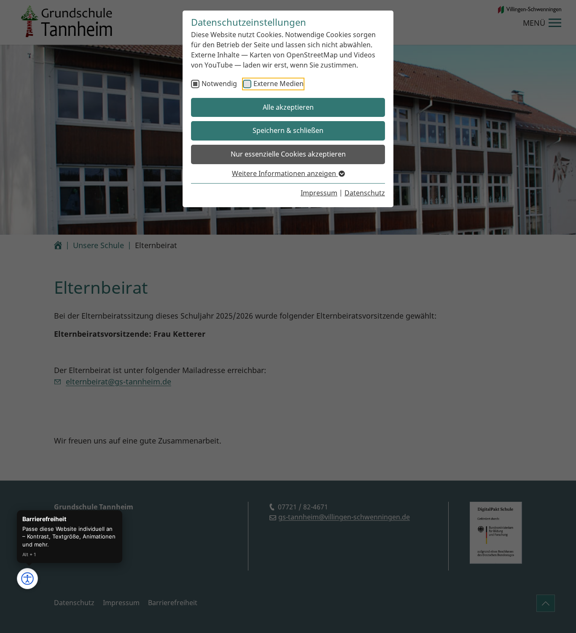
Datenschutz (365, 192)
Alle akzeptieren (288, 107)
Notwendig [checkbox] (219, 83)
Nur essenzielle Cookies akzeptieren (288, 154)
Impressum (319, 192)
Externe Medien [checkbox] (278, 83)
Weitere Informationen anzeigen (285, 173)
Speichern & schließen (288, 130)
